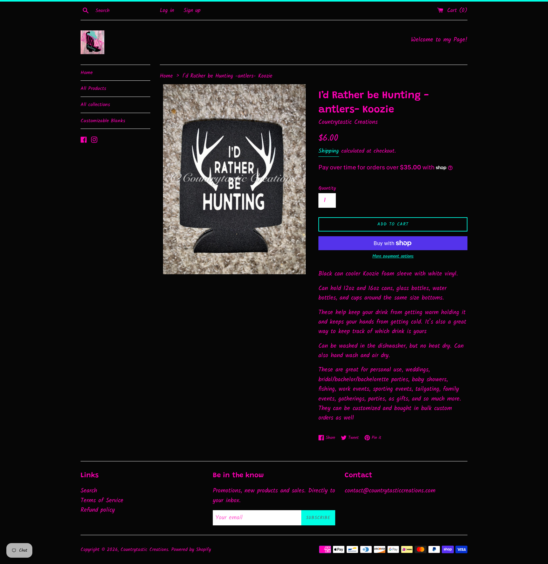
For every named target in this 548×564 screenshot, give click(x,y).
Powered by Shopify (191, 550)
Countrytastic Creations (144, 550)
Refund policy (98, 510)
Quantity (327, 188)
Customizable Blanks (103, 121)
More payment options (393, 256)
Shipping (328, 151)
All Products (93, 88)
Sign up (192, 10)
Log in (167, 10)
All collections (95, 105)
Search (89, 491)
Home (87, 73)
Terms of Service (102, 500)
